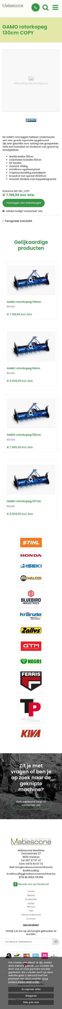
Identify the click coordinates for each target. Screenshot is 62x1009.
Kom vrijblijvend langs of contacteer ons (31, 803)
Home (31, 891)
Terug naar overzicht (18, 221)
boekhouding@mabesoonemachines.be (31, 873)
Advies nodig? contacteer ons (24, 211)
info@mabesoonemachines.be (34, 867)
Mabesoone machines (31, 841)
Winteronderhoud (31, 914)
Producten (31, 899)
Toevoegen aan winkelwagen (23, 202)
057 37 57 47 (33, 860)
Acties (31, 903)
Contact (31, 918)
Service (31, 906)
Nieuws (31, 895)
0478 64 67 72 (34, 863)
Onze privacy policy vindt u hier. (28, 980)
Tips (31, 910)
